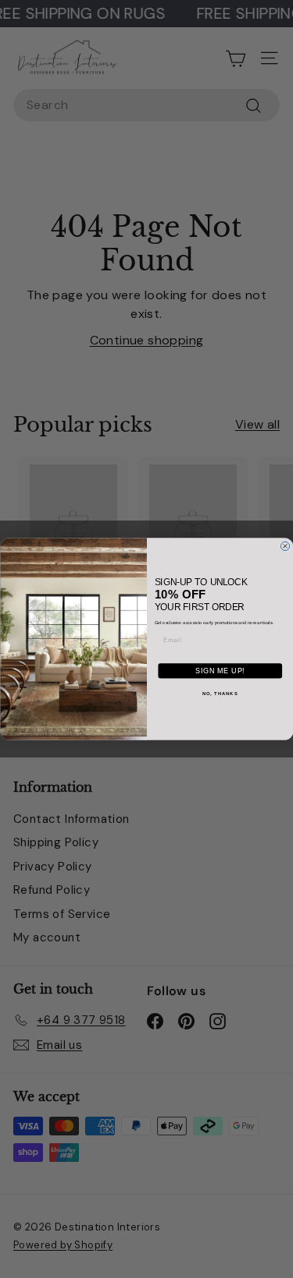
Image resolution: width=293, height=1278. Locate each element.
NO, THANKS (220, 693)
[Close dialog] (285, 546)
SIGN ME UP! (220, 671)
